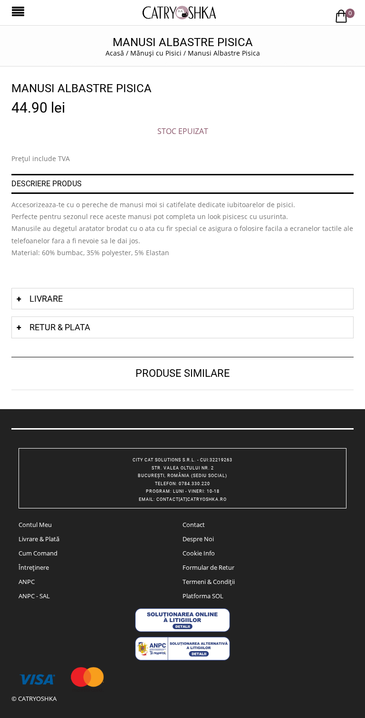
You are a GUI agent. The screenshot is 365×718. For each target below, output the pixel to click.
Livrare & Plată (39, 539)
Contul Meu (35, 524)
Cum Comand (38, 553)
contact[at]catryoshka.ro (191, 499)
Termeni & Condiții (208, 581)
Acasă (115, 52)
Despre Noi (198, 539)
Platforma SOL (202, 596)
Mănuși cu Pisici (156, 52)
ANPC (27, 581)
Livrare (46, 299)
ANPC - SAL (34, 596)
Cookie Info (198, 553)
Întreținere (34, 567)
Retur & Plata (59, 327)
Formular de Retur (208, 567)
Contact (193, 524)
